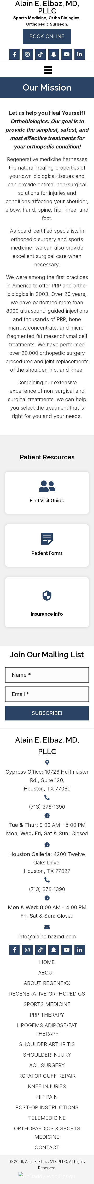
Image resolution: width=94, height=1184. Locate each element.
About (47, 972)
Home (47, 962)
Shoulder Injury (47, 1055)
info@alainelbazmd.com (47, 936)
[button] (47, 36)
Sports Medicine (47, 1004)
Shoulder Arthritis (47, 1044)
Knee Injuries (47, 1086)
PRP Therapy (47, 1015)
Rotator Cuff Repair (47, 1076)
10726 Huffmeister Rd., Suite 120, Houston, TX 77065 (47, 780)
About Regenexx (47, 983)
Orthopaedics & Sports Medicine (47, 1132)
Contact (47, 1147)
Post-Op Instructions (47, 1107)
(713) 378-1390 (47, 807)
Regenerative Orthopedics (47, 994)
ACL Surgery (47, 1065)
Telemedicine (47, 1118)
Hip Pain (47, 1097)
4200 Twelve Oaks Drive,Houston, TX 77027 (47, 862)
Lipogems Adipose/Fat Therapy (47, 1029)
